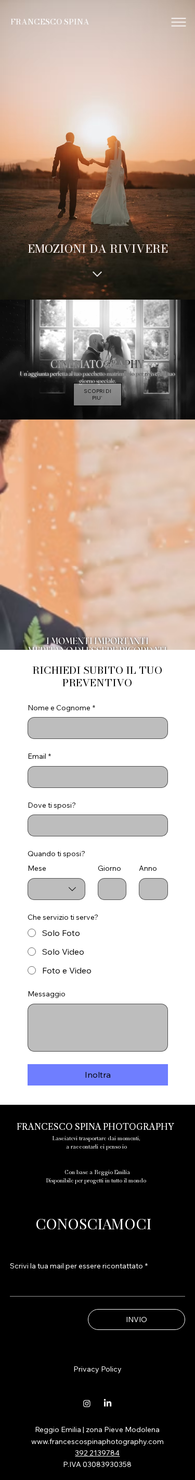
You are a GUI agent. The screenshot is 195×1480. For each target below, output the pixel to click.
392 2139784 (97, 1453)
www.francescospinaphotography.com (97, 1441)
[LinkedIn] (107, 1403)
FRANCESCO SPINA (49, 22)
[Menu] (179, 22)
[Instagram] (87, 1403)
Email (39, 756)
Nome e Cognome (61, 707)
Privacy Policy (97, 1369)
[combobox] (56, 889)
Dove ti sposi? (52, 805)
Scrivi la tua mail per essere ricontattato (79, 1266)
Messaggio (47, 993)
